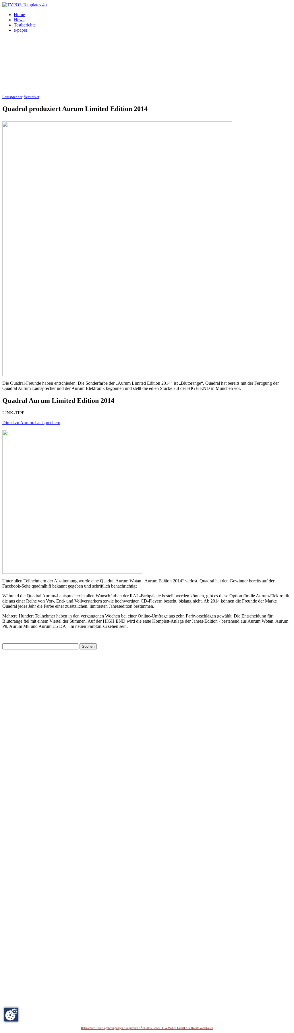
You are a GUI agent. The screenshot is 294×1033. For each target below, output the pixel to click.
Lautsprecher (12, 97)
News (19, 19)
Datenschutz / (89, 1028)
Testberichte (25, 24)
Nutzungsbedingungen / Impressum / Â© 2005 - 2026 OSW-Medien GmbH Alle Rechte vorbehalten (155, 1028)
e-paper (20, 30)
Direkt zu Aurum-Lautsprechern (31, 422)
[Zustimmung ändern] (11, 1014)
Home (19, 14)
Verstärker (31, 97)
